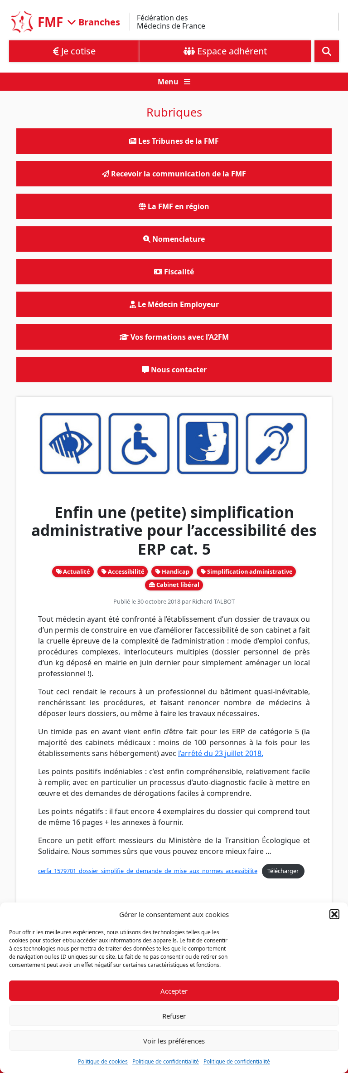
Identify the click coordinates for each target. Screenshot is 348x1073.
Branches (98, 21)
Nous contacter (178, 370)
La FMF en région (177, 206)
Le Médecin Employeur (177, 304)
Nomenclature (177, 239)
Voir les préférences (174, 1040)
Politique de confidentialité (165, 1061)
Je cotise (77, 51)
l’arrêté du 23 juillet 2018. (220, 753)
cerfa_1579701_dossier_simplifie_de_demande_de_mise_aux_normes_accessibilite (147, 871)
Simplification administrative (249, 571)
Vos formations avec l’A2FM (179, 337)
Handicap (174, 571)
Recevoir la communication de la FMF (177, 174)
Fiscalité (178, 272)
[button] (334, 914)
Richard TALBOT (213, 601)
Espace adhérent (231, 51)
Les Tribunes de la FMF (177, 141)
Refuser (174, 1015)
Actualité (76, 571)
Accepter (174, 990)
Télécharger (283, 871)
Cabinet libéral (177, 584)
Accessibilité (125, 571)
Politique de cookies (103, 1061)
